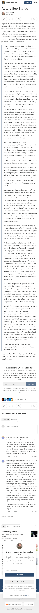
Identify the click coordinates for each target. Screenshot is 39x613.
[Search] (35, 526)
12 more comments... (8, 517)
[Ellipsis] (36, 437)
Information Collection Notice (25, 588)
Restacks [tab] (14, 420)
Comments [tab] (6, 420)
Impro (4, 23)
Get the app (29, 604)
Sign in (35, 3)
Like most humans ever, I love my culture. (12, 535)
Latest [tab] (9, 526)
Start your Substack (14, 604)
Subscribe (28, 3)
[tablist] (10, 420)
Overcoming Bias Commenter (15, 437)
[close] (33, 543)
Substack (10, 609)
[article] (19, 536)
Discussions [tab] (16, 526)
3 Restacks (23, 399)
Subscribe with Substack (21, 582)
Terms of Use (30, 586)
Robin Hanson (10, 12)
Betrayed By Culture (10, 532)
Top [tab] (4, 526)
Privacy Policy (20, 590)
